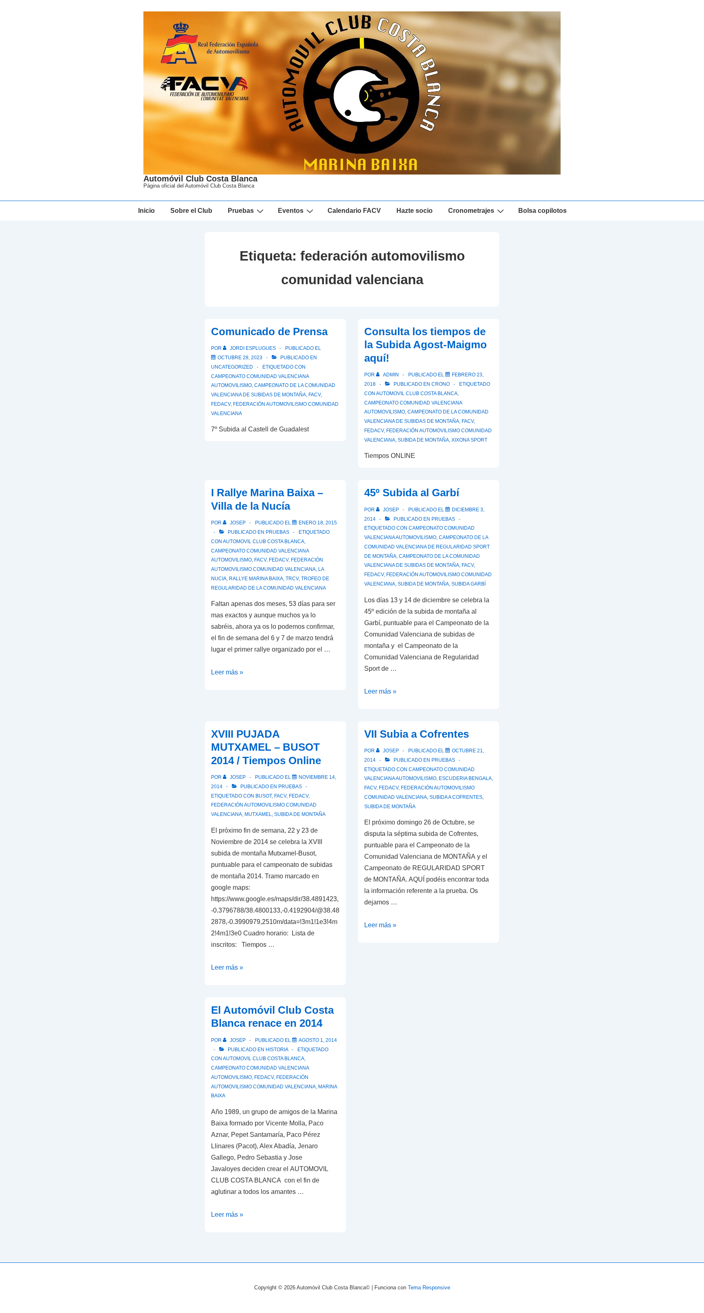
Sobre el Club (191, 210)
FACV (314, 395)
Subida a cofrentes (455, 797)
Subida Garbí (468, 584)
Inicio (146, 210)
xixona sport (469, 440)
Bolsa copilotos (542, 210)
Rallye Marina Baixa (256, 578)
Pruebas (277, 532)
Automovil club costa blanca (417, 393)
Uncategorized (232, 367)
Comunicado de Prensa (269, 331)
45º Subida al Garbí (411, 492)
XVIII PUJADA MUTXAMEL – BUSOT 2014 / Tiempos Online (266, 747)
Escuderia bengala (465, 778)
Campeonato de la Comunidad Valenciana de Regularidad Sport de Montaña (427, 547)
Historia (277, 1049)
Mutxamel (258, 814)
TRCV (292, 578)
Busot (263, 796)
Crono (440, 384)
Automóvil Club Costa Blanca (200, 178)
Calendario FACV (354, 210)
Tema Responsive (429, 1287)
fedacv (221, 404)
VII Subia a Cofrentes (416, 734)
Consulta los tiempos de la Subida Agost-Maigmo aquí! (425, 344)
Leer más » (227, 672)
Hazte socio (414, 210)
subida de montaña (423, 440)
